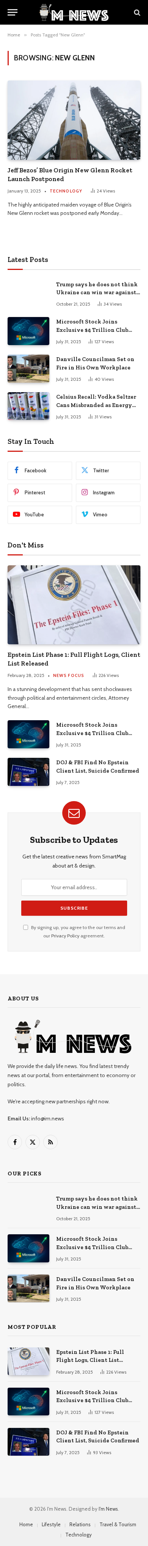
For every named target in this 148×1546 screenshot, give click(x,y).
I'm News (108, 1509)
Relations (80, 1524)
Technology (78, 1535)
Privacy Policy (65, 936)
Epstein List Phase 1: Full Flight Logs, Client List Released (90, 1360)
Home (26, 1524)
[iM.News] (74, 12)
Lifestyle (51, 1524)
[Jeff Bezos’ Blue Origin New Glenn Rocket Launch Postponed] (74, 119)
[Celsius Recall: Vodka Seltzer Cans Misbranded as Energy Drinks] (28, 406)
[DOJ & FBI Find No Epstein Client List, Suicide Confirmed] (28, 772)
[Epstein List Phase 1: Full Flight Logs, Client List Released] (74, 604)
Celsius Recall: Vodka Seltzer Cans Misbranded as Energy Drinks (96, 404)
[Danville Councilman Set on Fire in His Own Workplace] (28, 368)
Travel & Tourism (117, 1524)
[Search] (136, 12)
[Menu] (12, 12)
